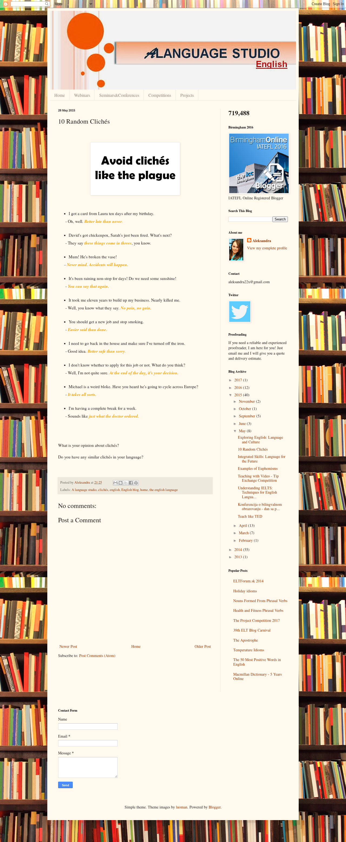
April (243, 525)
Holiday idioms (245, 590)
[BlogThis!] (120, 483)
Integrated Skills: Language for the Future (261, 459)
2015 (238, 394)
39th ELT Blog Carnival (252, 630)
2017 (238, 379)
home (144, 489)
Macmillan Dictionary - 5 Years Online (257, 676)
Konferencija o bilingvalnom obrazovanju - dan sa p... (260, 506)
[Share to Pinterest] (136, 483)
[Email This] (115, 483)
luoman (181, 807)
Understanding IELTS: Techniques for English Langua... (257, 492)
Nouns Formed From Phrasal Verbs (260, 600)
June (243, 423)
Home (59, 95)
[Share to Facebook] (131, 483)
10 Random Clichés (253, 449)
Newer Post (68, 646)
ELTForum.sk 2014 (248, 580)
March (244, 532)
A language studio (84, 489)
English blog (130, 489)
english (115, 489)
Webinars (82, 95)
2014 (238, 549)
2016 (238, 387)
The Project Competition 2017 (256, 620)
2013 (238, 556)
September (247, 415)
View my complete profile (267, 247)
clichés (103, 489)
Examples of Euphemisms (258, 468)
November (247, 401)
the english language (163, 489)
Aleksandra (261, 240)
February (246, 540)
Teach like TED (250, 516)
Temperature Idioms (248, 649)
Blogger (215, 807)
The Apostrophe (245, 640)
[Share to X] (125, 483)
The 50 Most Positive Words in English (257, 662)
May (243, 430)
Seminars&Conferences (119, 95)
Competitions (159, 95)
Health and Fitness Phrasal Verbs (258, 610)
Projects (187, 95)
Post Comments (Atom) (97, 655)
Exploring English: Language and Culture (260, 439)
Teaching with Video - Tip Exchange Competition (258, 478)
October (245, 408)
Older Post (203, 646)
